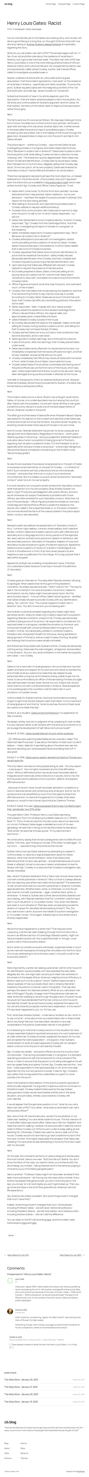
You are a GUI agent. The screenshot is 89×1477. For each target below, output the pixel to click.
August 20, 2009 (21, 1309)
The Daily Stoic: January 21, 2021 (21, 1387)
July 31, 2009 (19, 1279)
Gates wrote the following (44, 712)
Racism (11, 1235)
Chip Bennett (19, 29)
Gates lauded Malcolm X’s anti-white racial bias (49, 733)
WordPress (81, 1471)
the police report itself (56, 182)
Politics (28, 29)
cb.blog (8, 3)
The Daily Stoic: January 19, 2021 (21, 1401)
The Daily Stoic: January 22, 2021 (21, 1379)
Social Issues (36, 29)
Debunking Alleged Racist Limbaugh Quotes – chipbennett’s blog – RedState (36, 1340)
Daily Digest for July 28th (70, 1255)
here (48, 1219)
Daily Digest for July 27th (18, 1255)
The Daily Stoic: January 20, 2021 (21, 1394)
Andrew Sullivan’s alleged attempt (44, 44)
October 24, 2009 (15, 1337)
